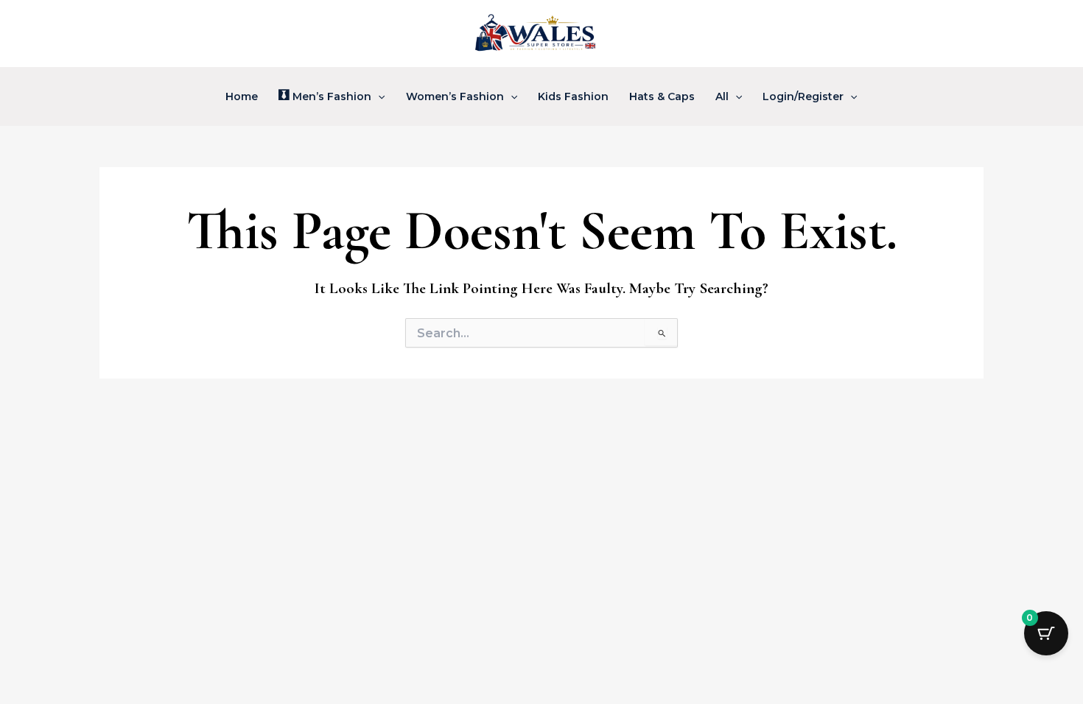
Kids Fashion (573, 96)
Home (241, 96)
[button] (378, 96)
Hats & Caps (662, 96)
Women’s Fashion (455, 96)
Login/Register (803, 96)
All (722, 96)
